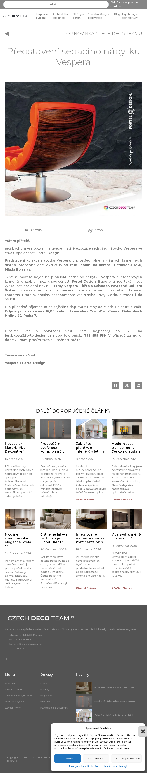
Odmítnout (96, 758)
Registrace (130, 2)
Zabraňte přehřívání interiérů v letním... (115, 715)
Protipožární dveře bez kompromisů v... (115, 701)
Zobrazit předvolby (126, 758)
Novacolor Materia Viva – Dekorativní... (115, 687)
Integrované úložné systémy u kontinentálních (90, 538)
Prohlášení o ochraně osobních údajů (107, 766)
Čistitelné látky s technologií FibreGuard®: (53, 538)
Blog (117, 14)
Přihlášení (115, 2)
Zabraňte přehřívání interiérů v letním (90, 447)
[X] (127, 385)
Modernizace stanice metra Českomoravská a (126, 447)
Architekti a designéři (60, 16)
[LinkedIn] (138, 385)
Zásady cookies (77, 766)
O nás (43, 683)
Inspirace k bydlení (15, 701)
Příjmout (68, 758)
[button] (140, 728)
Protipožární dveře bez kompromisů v (52, 447)
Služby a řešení (78, 16)
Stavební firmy (13, 708)
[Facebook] (115, 385)
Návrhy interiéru (14, 689)
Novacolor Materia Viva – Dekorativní (16, 447)
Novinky (44, 689)
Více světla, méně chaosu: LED (126, 536)
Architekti (10, 683)
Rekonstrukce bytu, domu (19, 696)
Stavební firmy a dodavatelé (98, 16)
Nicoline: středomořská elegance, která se (18, 540)
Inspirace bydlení (42, 16)
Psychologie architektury (130, 16)
